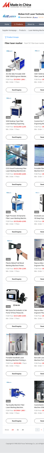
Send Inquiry (16, 90)
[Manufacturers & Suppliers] (17, 4)
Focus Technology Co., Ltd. (29, 443)
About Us (31, 24)
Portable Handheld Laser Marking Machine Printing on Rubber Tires (16, 360)
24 (13, 430)
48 (23, 430)
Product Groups (13, 37)
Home (7, 24)
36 (18, 430)
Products (19, 24)
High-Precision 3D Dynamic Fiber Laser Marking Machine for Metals (16, 218)
